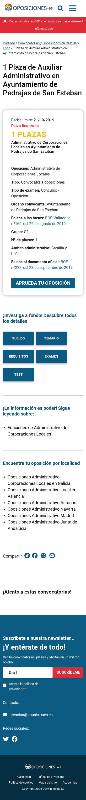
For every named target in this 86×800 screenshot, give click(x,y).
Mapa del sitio (48, 782)
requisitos (18, 356)
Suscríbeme (68, 672)
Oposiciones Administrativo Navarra (42, 509)
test (18, 374)
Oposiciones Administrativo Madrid (41, 515)
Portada (9, 43)
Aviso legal (24, 777)
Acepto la (23, 686)
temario (51, 338)
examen (51, 356)
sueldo (18, 338)
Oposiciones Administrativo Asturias (42, 502)
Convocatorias (29, 43)
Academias (70, 782)
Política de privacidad (50, 777)
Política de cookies (21, 782)
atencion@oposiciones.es (31, 715)
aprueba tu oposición (43, 283)
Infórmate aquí (44, 28)
